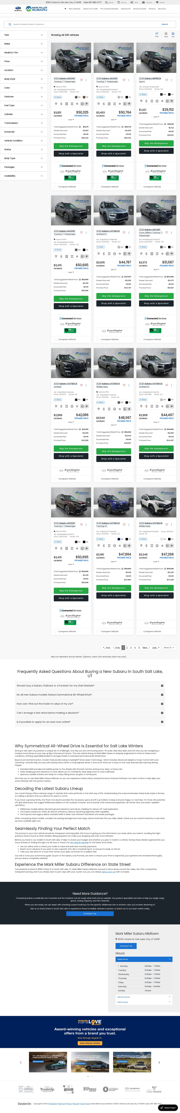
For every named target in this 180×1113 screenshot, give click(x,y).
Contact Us (90, 913)
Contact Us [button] (126, 946)
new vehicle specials (79, 842)
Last (155, 647)
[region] (71, 132)
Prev (117, 647)
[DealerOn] (24, 1103)
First (107, 647)
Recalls (76, 1104)
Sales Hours (123, 959)
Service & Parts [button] (139, 8)
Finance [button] (152, 8)
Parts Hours (123, 1002)
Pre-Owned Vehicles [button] (109, 8)
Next (146, 647)
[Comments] (82, 104)
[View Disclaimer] (77, 104)
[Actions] (86, 80)
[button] (88, 57)
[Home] (65, 9)
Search (165, 24)
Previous (20, 1062)
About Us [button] (162, 8)
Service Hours (124, 997)
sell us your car (109, 872)
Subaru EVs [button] (126, 8)
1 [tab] (88, 1076)
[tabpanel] (48, 1062)
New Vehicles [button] (74, 8)
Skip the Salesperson (71, 146)
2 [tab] (92, 1076)
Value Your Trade (90, 8)
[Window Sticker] (86, 104)
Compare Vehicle (67, 187)
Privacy (69, 1104)
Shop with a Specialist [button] (71, 153)
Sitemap (61, 1104)
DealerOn (53, 1104)
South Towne (85, 1104)
